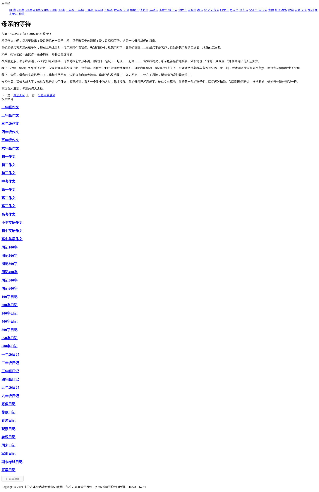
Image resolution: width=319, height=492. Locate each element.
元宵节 (214, 10)
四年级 (99, 10)
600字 (61, 10)
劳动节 (153, 10)
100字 (12, 10)
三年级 (89, 10)
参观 (298, 10)
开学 (21, 13)
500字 (45, 10)
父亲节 (253, 10)
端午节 (172, 10)
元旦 (126, 10)
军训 (311, 10)
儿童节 (163, 10)
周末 (304, 10)
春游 (284, 10)
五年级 (108, 10)
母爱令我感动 (46, 95)
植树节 (134, 10)
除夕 (207, 10)
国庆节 (262, 10)
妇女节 (224, 10)
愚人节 (234, 10)
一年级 (70, 10)
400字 (37, 10)
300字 (28, 10)
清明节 (144, 10)
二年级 (79, 10)
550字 (53, 10)
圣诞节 (192, 10)
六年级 (118, 10)
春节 (200, 10)
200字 (20, 10)
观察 (291, 10)
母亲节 (243, 10)
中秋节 (182, 10)
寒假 (271, 10)
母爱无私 (19, 95)
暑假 (278, 10)
